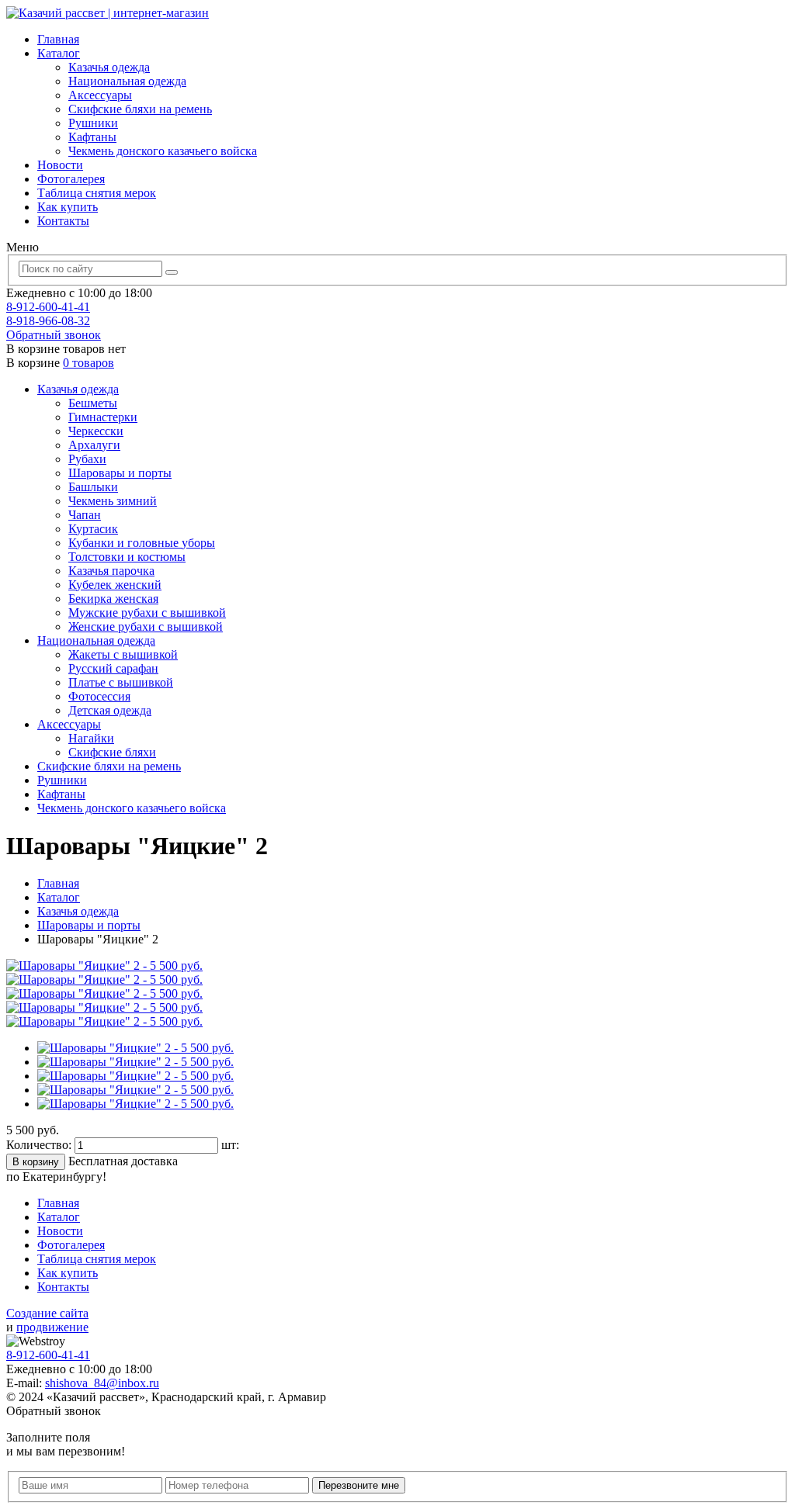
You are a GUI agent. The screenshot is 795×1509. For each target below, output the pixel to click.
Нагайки (91, 738)
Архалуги (94, 445)
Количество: (40, 1144)
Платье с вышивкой (120, 682)
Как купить (67, 206)
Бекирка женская (113, 598)
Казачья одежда (109, 67)
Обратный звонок (53, 334)
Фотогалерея (71, 178)
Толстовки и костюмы (127, 556)
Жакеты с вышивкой (123, 654)
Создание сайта (47, 1313)
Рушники (93, 123)
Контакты (63, 220)
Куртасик (93, 528)
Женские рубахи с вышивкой (145, 626)
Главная (58, 39)
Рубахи (87, 459)
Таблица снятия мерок (96, 192)
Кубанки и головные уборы (141, 542)
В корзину (35, 1162)
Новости (60, 164)
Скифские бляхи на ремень (140, 109)
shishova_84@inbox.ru (102, 1383)
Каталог (58, 53)
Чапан (84, 514)
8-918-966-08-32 (48, 320)
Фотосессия (99, 696)
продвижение (52, 1327)
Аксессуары (100, 95)
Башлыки (93, 486)
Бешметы (92, 403)
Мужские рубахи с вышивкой (147, 612)
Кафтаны (92, 137)
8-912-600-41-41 (48, 306)
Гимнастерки (102, 417)
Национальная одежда (127, 81)
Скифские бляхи (112, 752)
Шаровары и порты (120, 472)
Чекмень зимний (112, 500)
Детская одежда (109, 710)
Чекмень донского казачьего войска (162, 150)
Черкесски (95, 431)
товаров (88, 362)
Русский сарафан (113, 668)
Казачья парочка (111, 570)
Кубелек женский (114, 584)
